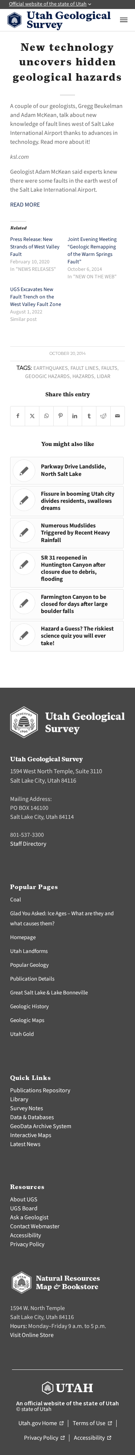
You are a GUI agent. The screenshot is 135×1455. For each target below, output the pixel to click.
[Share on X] (32, 416)
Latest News (25, 1144)
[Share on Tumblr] (89, 416)
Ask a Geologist (29, 1217)
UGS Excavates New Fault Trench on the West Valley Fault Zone (35, 297)
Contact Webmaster (35, 1226)
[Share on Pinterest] (61, 416)
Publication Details (32, 979)
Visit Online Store (32, 1335)
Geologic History (29, 1006)
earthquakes (50, 368)
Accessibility (25, 1235)
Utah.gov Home (40, 1423)
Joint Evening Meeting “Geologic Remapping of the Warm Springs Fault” (92, 251)
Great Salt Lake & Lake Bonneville (49, 993)
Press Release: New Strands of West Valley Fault (35, 247)
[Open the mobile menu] (123, 20)
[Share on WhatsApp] (46, 416)
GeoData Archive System (40, 1126)
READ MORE (25, 205)
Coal (15, 900)
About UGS (24, 1199)
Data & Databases (32, 1117)
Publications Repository (40, 1090)
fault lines (84, 368)
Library (19, 1099)
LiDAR (103, 376)
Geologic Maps (27, 1020)
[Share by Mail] (117, 416)
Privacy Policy (27, 1244)
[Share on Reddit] (103, 416)
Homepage (23, 937)
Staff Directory (28, 844)
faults (109, 368)
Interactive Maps (30, 1135)
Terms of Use (92, 1423)
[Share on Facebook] (17, 416)
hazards (83, 376)
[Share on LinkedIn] (75, 416)
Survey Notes (26, 1108)
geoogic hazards (47, 376)
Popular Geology (29, 965)
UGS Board (24, 1208)
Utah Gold (22, 1034)
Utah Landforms (29, 951)
